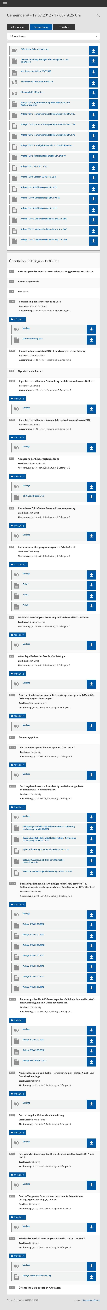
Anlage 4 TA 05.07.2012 (33, 955)
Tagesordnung (41, 27)
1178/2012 (19, 1175)
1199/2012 (19, 398)
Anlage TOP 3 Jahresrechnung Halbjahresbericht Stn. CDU (48, 114)
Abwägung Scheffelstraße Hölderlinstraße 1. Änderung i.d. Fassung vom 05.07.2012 (49, 828)
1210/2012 (19, 765)
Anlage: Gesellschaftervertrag (37, 1275)
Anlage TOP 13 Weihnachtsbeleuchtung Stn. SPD (44, 240)
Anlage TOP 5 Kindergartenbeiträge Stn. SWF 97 (43, 156)
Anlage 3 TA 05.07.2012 (33, 945)
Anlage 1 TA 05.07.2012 (33, 924)
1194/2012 (19, 1132)
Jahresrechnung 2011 (33, 339)
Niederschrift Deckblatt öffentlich (37, 82)
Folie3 (25, 605)
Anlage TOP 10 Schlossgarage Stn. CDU (39, 187)
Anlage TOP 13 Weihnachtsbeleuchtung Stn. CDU (44, 219)
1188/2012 (19, 1217)
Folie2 (25, 594)
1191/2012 (19, 437)
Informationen (18, 27)
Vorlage (26, 328)
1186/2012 (19, 1020)
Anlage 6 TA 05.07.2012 (33, 976)
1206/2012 (19, 716)
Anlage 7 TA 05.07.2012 (33, 987)
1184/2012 (19, 904)
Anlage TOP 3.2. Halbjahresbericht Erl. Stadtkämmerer (46, 145)
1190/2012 (19, 673)
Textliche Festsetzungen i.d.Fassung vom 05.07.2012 (47, 871)
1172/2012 (19, 319)
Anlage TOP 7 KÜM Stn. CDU (34, 166)
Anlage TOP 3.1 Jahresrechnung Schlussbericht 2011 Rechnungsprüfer (45, 103)
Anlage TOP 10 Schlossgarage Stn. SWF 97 (40, 198)
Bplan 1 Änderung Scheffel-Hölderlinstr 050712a (46, 849)
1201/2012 (19, 635)
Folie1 (25, 584)
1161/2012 (19, 525)
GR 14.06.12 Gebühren (33, 496)
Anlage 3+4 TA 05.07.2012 (35, 1061)
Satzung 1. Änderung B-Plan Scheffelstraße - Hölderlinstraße (44, 861)
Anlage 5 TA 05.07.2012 (33, 966)
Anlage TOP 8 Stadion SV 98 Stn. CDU (38, 177)
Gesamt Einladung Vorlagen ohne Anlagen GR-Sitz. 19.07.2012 (45, 61)
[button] (93, 50)
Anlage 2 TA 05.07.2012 (33, 934)
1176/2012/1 (19, 564)
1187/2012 (19, 1256)
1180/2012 (19, 807)
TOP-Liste (64, 27)
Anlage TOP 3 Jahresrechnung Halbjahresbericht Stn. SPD (48, 135)
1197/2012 (19, 1094)
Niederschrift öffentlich (32, 92)
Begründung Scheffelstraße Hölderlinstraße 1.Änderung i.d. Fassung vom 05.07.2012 (49, 839)
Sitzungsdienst (91, 1300)
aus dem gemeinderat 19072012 (36, 71)
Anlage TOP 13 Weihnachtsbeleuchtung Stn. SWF (44, 229)
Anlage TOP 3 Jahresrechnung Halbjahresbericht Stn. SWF (48, 124)
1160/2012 (19, 476)
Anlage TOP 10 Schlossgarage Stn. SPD (39, 208)
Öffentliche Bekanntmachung (35, 49)
